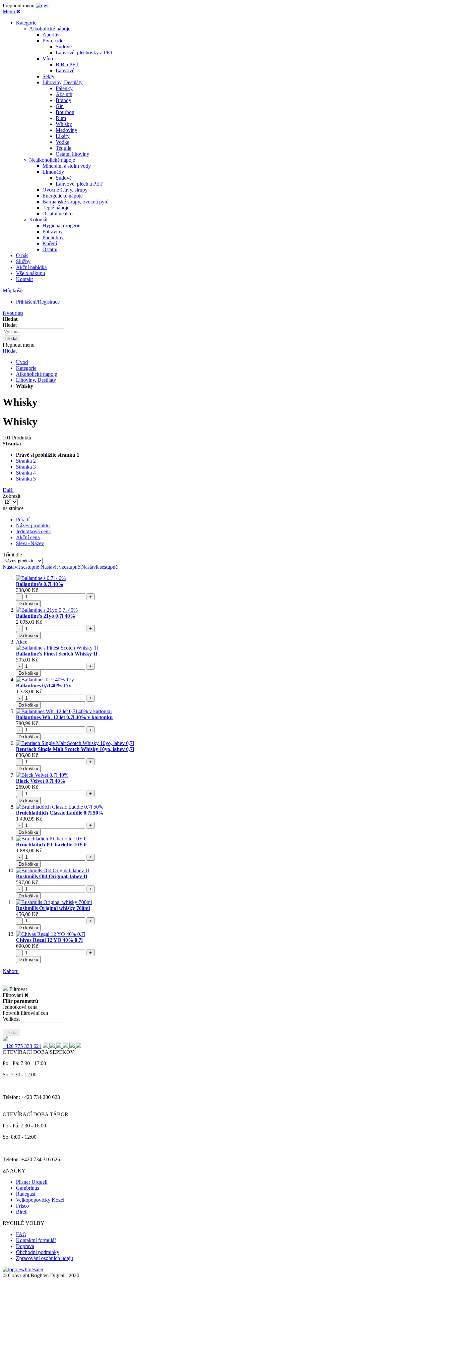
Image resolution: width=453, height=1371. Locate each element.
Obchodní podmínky (37, 1252)
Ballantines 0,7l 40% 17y (43, 685)
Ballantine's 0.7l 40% (39, 584)
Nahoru (11, 971)
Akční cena (28, 537)
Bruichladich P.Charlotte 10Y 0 (51, 844)
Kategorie (26, 368)
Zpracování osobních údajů (44, 1258)
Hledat (10, 351)
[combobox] (33, 331)
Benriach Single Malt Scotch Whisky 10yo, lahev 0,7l (75, 749)
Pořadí (23, 519)
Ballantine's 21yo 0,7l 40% (45, 616)
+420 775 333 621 (22, 1046)
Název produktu (33, 525)
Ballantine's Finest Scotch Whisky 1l (56, 654)
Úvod (22, 362)
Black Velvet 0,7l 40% (40, 781)
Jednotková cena (33, 531)
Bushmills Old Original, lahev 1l (51, 876)
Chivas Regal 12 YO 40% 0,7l (49, 940)
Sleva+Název (30, 543)
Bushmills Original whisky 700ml (53, 908)
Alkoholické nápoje (36, 374)
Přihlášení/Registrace (38, 302)
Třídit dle (12, 554)
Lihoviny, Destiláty (36, 380)
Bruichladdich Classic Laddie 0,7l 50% (59, 813)
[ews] (42, 5)
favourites (13, 313)
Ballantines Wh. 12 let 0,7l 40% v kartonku (64, 717)
